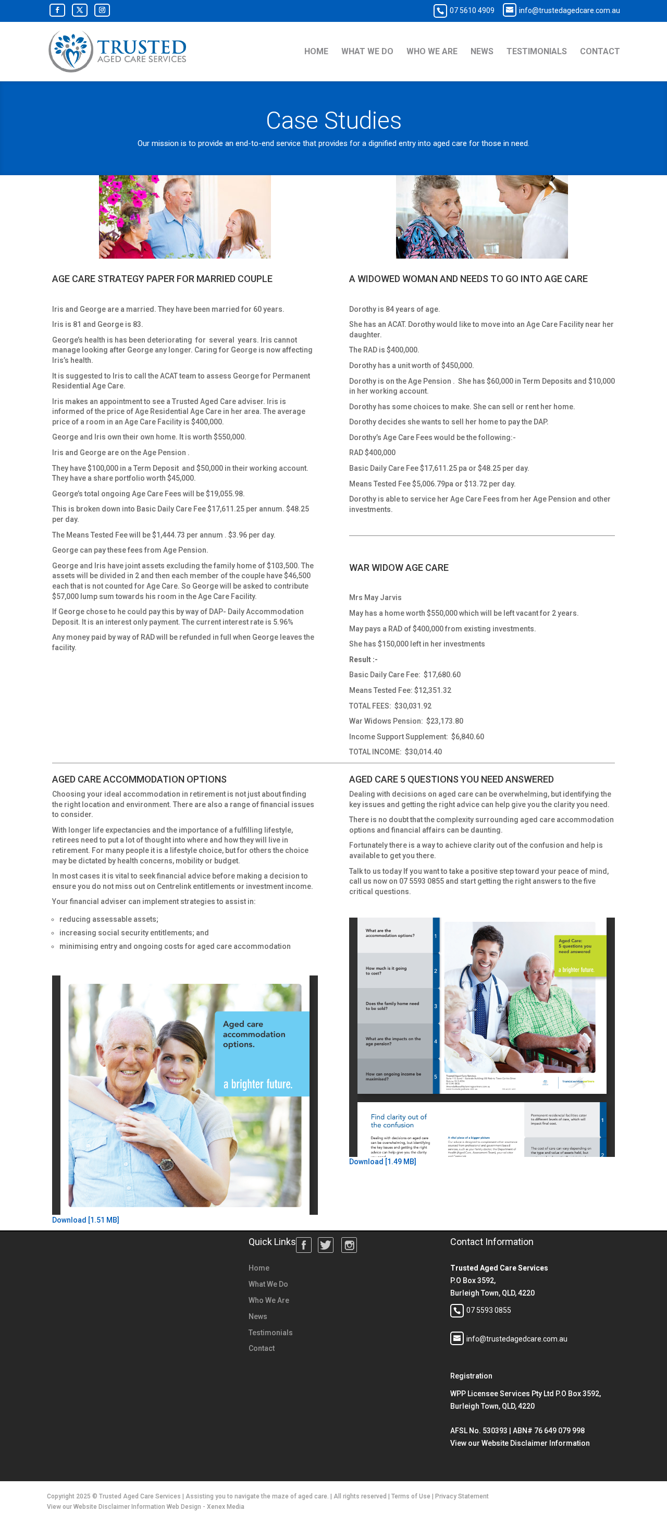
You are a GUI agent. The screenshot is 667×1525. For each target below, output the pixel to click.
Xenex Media (225, 1506)
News (482, 52)
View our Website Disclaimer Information (520, 1443)
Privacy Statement (462, 1496)
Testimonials (537, 52)
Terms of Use (410, 1496)
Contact (600, 52)
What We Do (367, 52)
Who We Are (432, 52)
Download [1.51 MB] (85, 1220)
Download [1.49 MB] (382, 1161)
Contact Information (492, 1241)
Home (316, 52)
